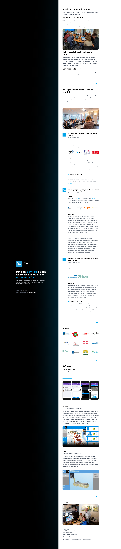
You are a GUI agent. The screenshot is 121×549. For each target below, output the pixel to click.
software (70, 183)
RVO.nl (77, 198)
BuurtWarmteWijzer (67, 378)
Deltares (93, 198)
